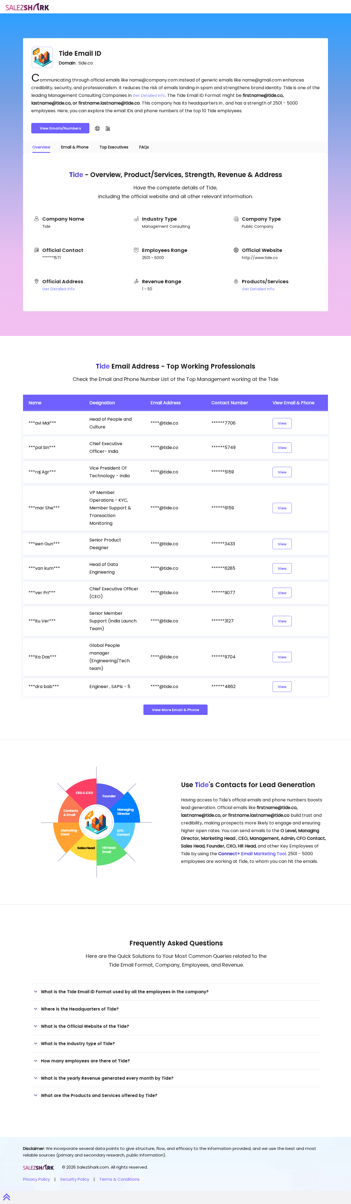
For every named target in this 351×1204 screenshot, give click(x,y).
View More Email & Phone (175, 709)
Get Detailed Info (149, 95)
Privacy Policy (36, 1179)
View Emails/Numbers (60, 128)
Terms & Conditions (119, 1179)
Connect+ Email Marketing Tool (252, 854)
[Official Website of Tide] (97, 128)
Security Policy (74, 1179)
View (282, 423)
